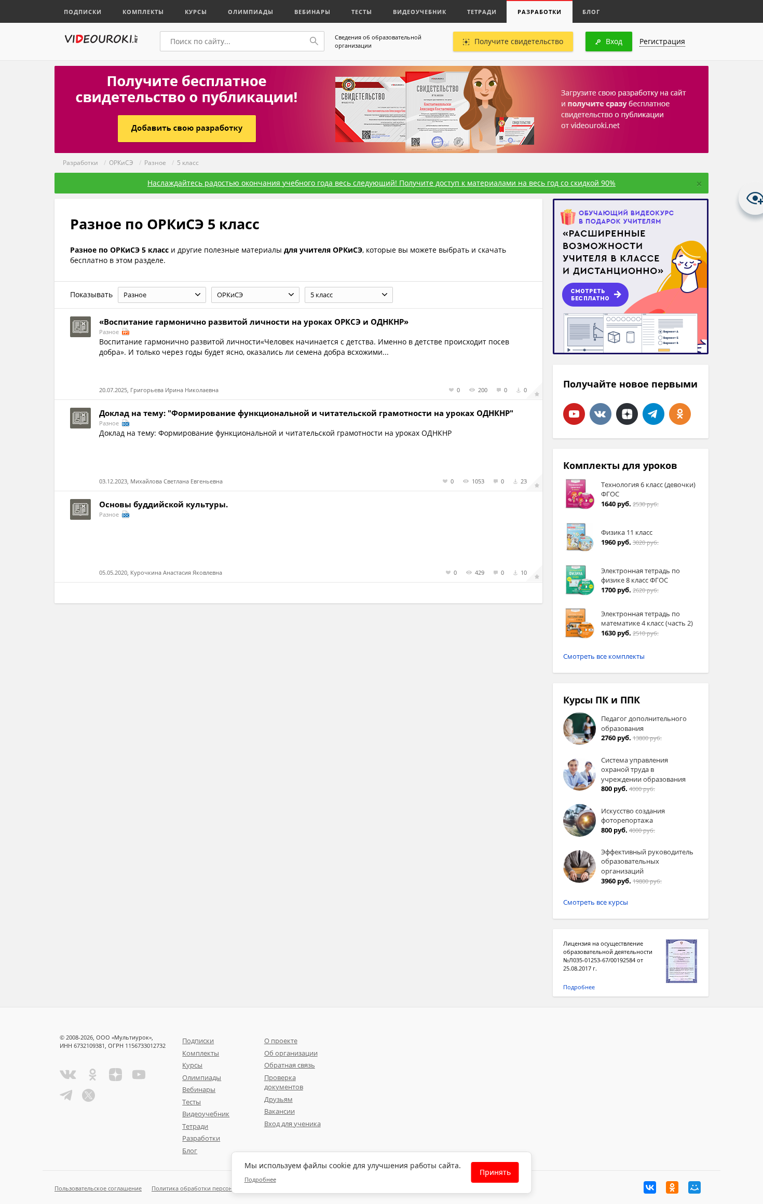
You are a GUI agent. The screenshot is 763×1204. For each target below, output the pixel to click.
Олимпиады (251, 12)
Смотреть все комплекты (604, 656)
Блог (591, 12)
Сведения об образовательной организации (378, 41)
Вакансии (279, 1111)
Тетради (482, 12)
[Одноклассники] (672, 1187)
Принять (495, 1173)
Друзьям (278, 1099)
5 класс (188, 162)
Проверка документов (283, 1082)
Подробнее (579, 987)
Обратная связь (289, 1065)
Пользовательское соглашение (98, 1188)
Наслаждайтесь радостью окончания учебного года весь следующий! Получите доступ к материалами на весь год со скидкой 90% (381, 183)
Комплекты (143, 12)
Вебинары (312, 12)
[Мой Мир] (694, 1187)
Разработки (539, 12)
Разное (155, 162)
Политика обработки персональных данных (214, 1188)
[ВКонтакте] (650, 1187)
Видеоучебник (419, 12)
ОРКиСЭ (121, 162)
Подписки (83, 12)
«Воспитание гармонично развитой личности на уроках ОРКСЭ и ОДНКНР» (253, 321)
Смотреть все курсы (595, 902)
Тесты (361, 12)
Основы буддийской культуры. (163, 504)
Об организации (291, 1053)
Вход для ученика (292, 1123)
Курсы (196, 12)
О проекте (280, 1040)
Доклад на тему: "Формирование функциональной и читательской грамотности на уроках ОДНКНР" (306, 413)
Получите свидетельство (518, 41)
